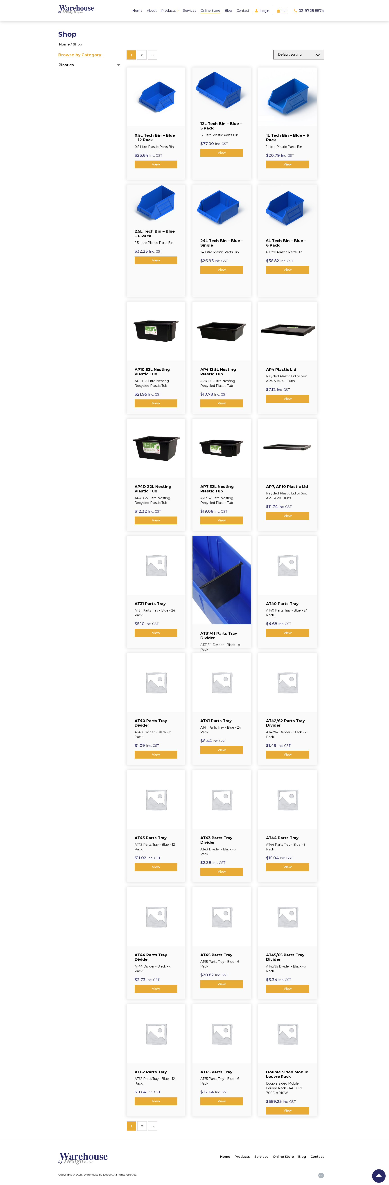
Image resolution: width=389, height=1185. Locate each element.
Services (189, 11)
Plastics (66, 65)
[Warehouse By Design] (76, 10)
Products (168, 11)
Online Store (210, 11)
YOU (321, 1175)
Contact (243, 11)
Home (137, 11)
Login (264, 11)
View (156, 164)
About (152, 11)
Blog (228, 11)
